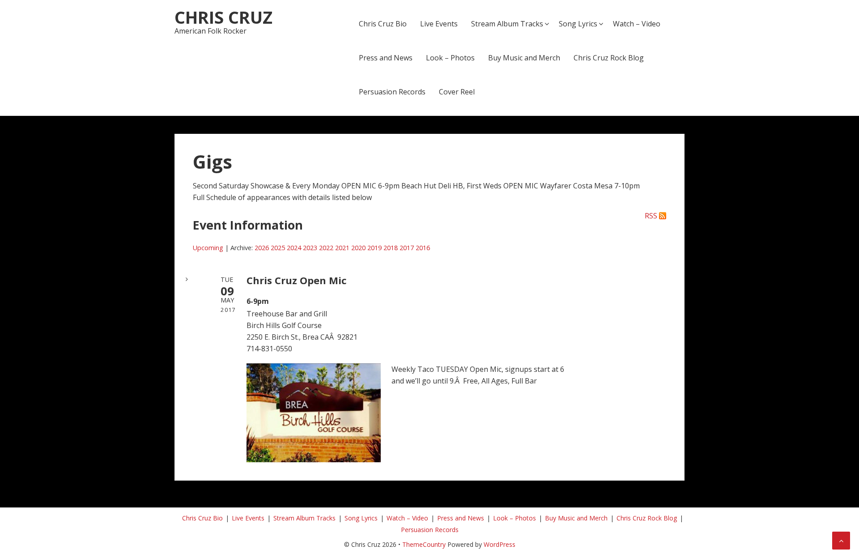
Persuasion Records (392, 92)
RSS (651, 215)
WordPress (499, 544)
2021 (342, 247)
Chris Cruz (223, 17)
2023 (310, 247)
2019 (374, 247)
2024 (294, 247)
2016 (423, 247)
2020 (358, 247)
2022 (326, 247)
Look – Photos (450, 58)
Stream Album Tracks (507, 24)
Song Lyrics (578, 24)
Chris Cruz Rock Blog (609, 58)
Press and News (385, 58)
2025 (278, 247)
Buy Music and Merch (524, 58)
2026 (262, 247)
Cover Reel (457, 92)
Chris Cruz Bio (383, 24)
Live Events (439, 24)
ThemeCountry (424, 544)
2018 (390, 247)
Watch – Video (636, 24)
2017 (407, 247)
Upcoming (208, 247)
